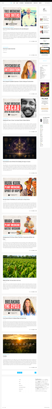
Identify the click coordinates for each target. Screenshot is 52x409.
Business (36, 380)
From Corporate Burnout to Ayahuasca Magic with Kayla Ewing (14, 318)
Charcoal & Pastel (39, 380)
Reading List (45, 386)
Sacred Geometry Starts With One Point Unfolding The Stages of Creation (16, 161)
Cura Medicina (5, 27)
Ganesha (36, 382)
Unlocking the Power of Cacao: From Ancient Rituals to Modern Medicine (16, 120)
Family (43, 381)
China (42, 380)
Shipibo (48, 387)
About (20, 383)
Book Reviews (43, 379)
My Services (20, 385)
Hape (41, 71)
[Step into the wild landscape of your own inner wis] (41, 136)
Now (19, 381)
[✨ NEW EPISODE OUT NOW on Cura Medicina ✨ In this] (41, 131)
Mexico (39, 384)
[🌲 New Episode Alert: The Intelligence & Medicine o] (41, 127)
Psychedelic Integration (37, 386)
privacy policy (43, 55)
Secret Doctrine (45, 387)
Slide (38, 388)
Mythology (41, 73)
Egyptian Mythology (43, 69)
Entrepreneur (42, 70)
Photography (37, 385)
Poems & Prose (42, 75)
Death (43, 380)
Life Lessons (9, 316)
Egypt (39, 381)
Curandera (5, 356)
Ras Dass (43, 386)
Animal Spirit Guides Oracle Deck (9, 48)
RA (41, 386)
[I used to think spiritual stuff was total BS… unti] (41, 140)
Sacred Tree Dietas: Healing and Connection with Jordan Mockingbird (15, 29)
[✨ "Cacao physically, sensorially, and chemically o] (41, 145)
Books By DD (45, 60)
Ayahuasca (5, 316)
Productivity (47, 385)
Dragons (46, 380)
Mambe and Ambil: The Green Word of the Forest (12, 280)
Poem (45, 385)
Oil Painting (46, 384)
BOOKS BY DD (29, 0)
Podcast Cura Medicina (18, 235)
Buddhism (41, 67)
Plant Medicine (11, 27)
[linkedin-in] (5, 407)
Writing (45, 391)
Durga (47, 380)
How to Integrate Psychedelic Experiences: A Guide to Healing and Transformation (18, 81)
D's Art (41, 69)
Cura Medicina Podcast (22, 387)
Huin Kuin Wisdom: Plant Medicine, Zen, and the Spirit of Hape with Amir (16, 199)
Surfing (43, 388)
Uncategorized (5, 47)
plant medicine (42, 385)
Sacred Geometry (42, 76)
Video (8, 354)
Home (20, 379)
